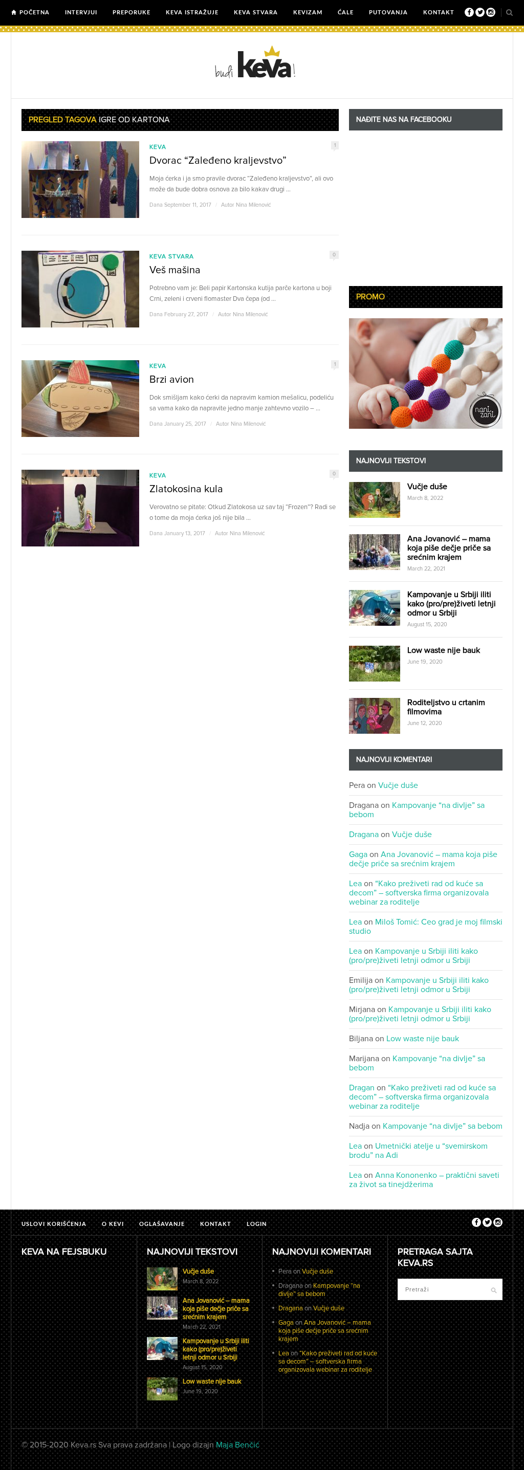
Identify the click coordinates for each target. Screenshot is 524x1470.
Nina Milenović (253, 205)
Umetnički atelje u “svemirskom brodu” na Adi (418, 1150)
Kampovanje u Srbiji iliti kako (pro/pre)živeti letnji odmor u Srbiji (451, 603)
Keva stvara (256, 12)
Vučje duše (427, 486)
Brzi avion (171, 380)
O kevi (113, 1224)
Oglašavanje (162, 1224)
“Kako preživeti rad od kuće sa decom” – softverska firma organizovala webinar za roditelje (419, 893)
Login (257, 1224)
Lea (355, 884)
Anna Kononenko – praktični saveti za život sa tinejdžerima (424, 1180)
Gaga (358, 854)
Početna (34, 12)
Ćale (346, 12)
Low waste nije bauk (443, 650)
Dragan (362, 1088)
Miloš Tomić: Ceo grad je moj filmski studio (426, 926)
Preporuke (131, 12)
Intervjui (81, 12)
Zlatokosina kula (186, 489)
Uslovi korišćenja (53, 1224)
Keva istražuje (192, 12)
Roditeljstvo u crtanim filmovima (446, 707)
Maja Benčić (237, 1445)
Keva (157, 147)
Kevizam (307, 12)
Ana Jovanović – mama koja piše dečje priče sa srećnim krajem (449, 548)
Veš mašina (175, 270)
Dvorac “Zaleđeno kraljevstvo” (218, 161)
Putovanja (388, 12)
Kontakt (438, 12)
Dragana (364, 834)
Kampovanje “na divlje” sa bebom (417, 810)
